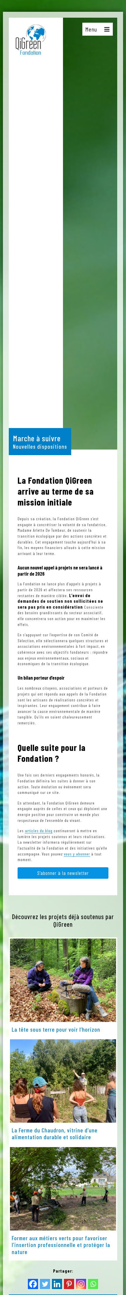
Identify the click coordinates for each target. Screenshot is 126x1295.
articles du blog (38, 830)
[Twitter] (45, 1284)
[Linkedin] (57, 1284)
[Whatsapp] (93, 1284)
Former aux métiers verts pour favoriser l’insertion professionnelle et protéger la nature (61, 1244)
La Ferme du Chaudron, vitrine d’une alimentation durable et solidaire (55, 1133)
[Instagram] (81, 1284)
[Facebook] (33, 1284)
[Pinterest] (69, 1284)
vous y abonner (77, 853)
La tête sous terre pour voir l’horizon (56, 1029)
